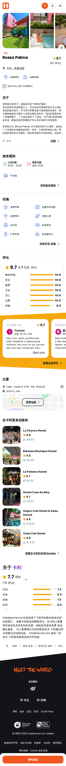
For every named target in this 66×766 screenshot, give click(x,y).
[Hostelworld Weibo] (33, 688)
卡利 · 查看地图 (15, 68)
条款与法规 (26, 742)
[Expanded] (7, 646)
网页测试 (57, 742)
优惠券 (37, 742)
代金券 (46, 742)
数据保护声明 (11, 742)
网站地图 (23, 750)
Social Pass (47, 711)
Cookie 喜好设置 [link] (39, 750)
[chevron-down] (26, 579)
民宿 (36, 711)
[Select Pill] (45, 6)
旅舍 (6, 53)
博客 (15, 711)
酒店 (29, 711)
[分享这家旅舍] (61, 47)
